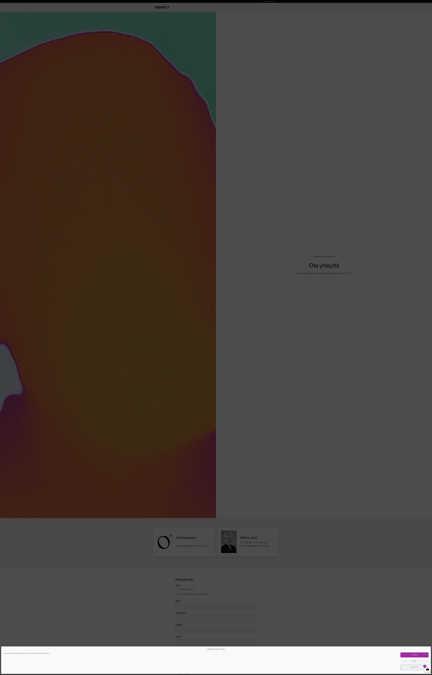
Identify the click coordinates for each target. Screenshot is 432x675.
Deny (414, 661)
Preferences (414, 667)
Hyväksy (414, 655)
